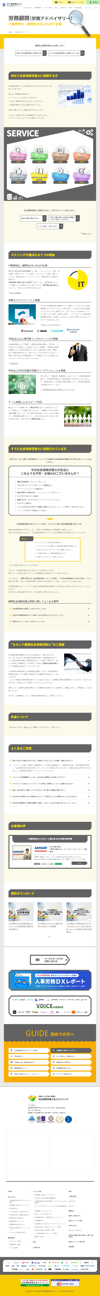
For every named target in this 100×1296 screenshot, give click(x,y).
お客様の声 (63, 8)
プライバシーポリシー (75, 1230)
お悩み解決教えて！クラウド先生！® (81, 158)
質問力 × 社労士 (82, 178)
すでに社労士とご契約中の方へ (66, 1056)
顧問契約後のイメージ (21, 1068)
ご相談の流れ (78, 8)
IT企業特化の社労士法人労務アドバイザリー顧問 (18, 158)
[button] (49, 936)
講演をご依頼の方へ (75, 1216)
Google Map (60, 1108)
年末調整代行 (39, 1220)
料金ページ (28, 727)
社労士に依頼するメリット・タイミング (26, 1074)
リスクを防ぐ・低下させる (47, 226)
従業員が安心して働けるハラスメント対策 (48, 1227)
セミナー (71, 1206)
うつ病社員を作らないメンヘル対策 (46, 1233)
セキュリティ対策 (15, 1241)
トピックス (88, 8)
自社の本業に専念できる (30, 218)
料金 (55, 8)
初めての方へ (28, 8)
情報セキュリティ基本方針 (77, 1242)
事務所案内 (38, 8)
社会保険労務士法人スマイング (48, 1097)
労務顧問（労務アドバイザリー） (20, 1205)
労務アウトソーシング (60, 178)
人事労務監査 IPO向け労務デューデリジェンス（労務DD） (50, 1202)
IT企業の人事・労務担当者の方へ (24, 1062)
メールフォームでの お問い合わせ (53, 959)
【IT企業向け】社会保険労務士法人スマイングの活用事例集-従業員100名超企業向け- (20, 926)
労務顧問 (37, 864)
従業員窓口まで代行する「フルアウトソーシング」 (50, 1224)
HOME (10, 1191)
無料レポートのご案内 (75, 1221)
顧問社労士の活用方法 (63, 1062)
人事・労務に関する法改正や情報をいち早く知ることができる (62, 218)
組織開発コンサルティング (39, 158)
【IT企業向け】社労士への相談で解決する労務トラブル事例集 (50, 924)
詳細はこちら (87, 233)
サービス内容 (48, 8)
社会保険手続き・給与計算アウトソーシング (48, 1217)
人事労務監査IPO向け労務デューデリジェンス (61, 158)
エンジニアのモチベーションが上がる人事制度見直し (18, 178)
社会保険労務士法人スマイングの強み (26, 1050)
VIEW (79, 863)
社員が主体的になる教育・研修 (44, 1230)
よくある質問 (14, 1248)
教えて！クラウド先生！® (51, 325)
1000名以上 (44, 864)
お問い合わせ (73, 1225)
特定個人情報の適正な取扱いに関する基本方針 (81, 1236)
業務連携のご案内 (15, 1244)
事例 (70, 8)
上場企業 (51, 864)
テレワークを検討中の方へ (65, 1074)
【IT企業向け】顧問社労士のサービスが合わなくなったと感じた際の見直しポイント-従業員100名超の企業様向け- (79, 927)
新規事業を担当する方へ (64, 1068)
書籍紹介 (71, 1211)
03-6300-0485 (36, 1110)
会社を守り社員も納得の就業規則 (45, 1198)
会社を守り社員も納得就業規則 (39, 178)
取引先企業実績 (15, 293)
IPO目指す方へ (19, 1056)
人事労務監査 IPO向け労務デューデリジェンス (58, 390)
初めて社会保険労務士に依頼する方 (29, 53)
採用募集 (71, 1247)
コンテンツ (58, 864)
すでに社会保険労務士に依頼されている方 (64, 53)
